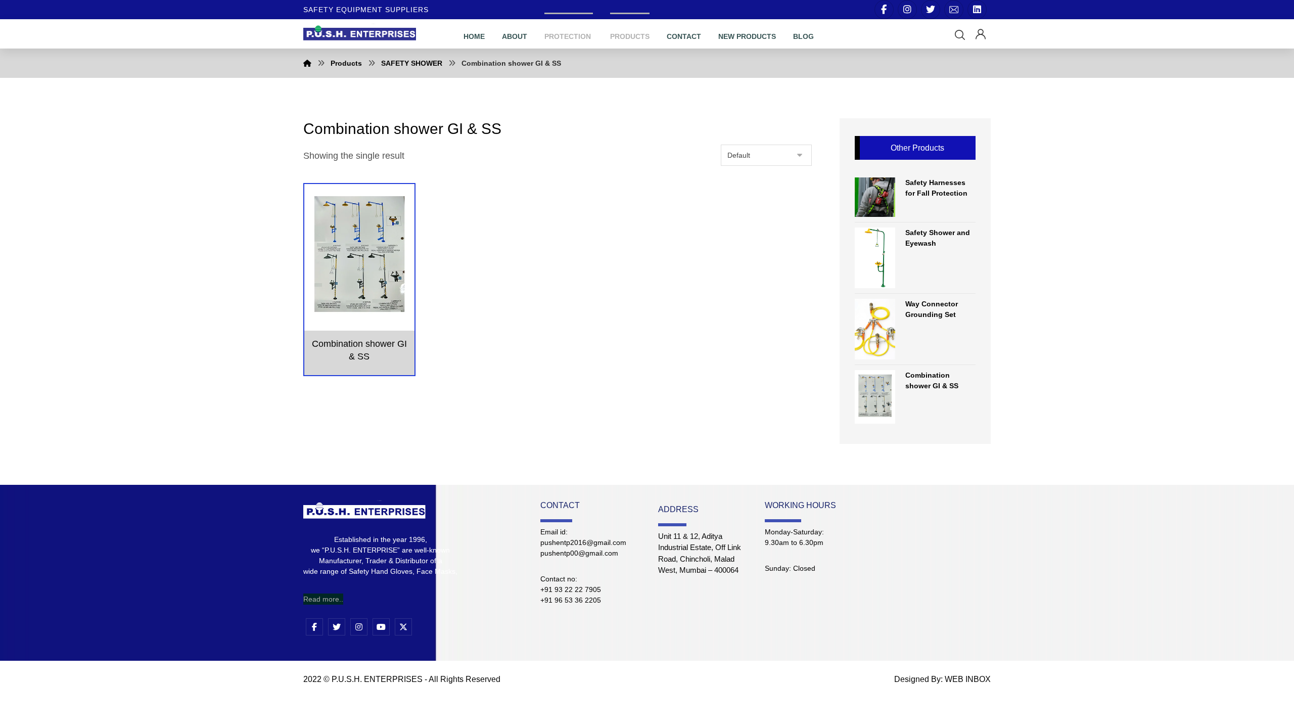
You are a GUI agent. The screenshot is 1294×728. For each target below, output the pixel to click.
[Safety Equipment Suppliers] (359, 32)
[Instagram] (907, 9)
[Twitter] (930, 9)
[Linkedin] (977, 9)
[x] (403, 626)
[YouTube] (381, 626)
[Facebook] (884, 9)
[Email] (953, 9)
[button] (959, 35)
